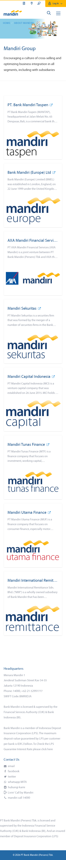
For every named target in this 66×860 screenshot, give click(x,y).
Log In (56, 3)
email (11, 766)
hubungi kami (16, 787)
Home (6, 23)
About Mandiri (24, 23)
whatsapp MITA (17, 782)
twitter (11, 776)
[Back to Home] (13, 13)
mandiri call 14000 (18, 797)
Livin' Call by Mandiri (20, 792)
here (50, 749)
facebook (13, 771)
